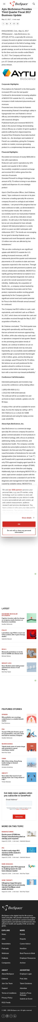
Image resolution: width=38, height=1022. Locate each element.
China (4, 758)
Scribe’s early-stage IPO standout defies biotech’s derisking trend (11, 853)
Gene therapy (7, 880)
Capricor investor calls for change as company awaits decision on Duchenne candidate (13, 620)
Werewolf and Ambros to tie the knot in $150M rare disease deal (12, 653)
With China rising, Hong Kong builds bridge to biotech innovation (12, 763)
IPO (3, 848)
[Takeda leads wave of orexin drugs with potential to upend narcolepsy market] (31, 748)
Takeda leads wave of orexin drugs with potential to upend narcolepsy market (13, 748)
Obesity (5, 773)
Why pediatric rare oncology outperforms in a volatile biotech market (13, 719)
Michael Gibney (6, 656)
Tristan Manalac (6, 782)
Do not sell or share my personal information (19, 531)
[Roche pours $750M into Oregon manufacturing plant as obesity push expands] (31, 833)
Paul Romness (6, 723)
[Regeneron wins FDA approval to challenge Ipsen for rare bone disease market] (31, 866)
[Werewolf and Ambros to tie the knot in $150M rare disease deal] (31, 653)
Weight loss (6, 663)
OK (19, 524)
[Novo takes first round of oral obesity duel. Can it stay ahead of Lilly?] (31, 777)
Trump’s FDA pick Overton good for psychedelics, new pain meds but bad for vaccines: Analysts (13, 733)
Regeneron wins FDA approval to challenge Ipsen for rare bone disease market (13, 869)
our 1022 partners (15, 490)
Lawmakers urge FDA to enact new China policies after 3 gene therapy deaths (13, 634)
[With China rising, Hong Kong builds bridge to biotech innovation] (31, 762)
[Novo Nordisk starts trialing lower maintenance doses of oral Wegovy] (31, 667)
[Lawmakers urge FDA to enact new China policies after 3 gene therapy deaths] (31, 634)
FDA (3, 729)
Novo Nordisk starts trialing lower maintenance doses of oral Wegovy (13, 667)
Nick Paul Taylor (6, 672)
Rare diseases (7, 864)
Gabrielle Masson (7, 639)
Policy (4, 630)
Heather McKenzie (7, 624)
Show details (26, 518)
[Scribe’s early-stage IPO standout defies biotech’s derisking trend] (31, 850)
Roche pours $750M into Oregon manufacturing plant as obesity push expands (13, 836)
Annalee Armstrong (7, 767)
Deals (4, 649)
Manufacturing (8, 832)
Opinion (4, 714)
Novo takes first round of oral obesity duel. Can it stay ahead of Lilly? (13, 777)
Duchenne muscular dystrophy (9, 614)
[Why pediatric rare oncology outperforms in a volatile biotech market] (31, 718)
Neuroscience (7, 744)
